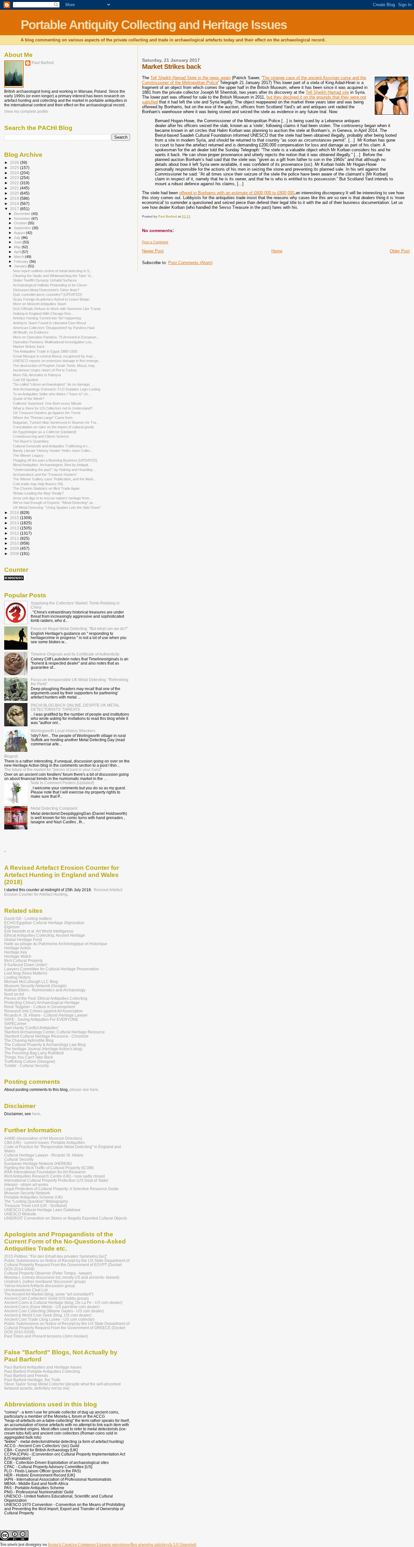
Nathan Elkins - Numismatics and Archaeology (44, 990)
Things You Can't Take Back (28, 1057)
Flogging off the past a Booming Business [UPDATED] (55, 460)
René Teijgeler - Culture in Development (39, 1007)
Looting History (17, 977)
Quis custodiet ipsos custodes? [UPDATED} (47, 294)
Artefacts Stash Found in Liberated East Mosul (49, 323)
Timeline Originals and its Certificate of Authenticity (75, 654)
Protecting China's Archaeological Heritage (42, 1002)
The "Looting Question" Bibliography (36, 1201)
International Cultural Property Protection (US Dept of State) (56, 1180)
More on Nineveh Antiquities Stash (39, 304)
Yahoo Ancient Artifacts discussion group (39, 1286)
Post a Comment (155, 242)
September (23, 228)
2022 (15, 183)
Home (276, 251)
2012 (15, 533)
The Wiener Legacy (28, 455)
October (21, 223)
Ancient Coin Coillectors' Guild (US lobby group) (46, 1298)
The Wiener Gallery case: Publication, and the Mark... (54, 479)
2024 (15, 173)
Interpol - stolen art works (26, 1184)
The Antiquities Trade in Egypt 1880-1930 (45, 351)
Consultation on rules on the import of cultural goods (53, 427)
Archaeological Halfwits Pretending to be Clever (50, 285)
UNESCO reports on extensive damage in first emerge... (57, 361)
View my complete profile (26, 111)
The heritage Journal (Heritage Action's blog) (43, 1049)
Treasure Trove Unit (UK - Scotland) (35, 1205)
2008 (15, 553)
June (18, 242)
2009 (15, 548)
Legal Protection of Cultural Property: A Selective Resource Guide (61, 1189)
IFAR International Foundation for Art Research (45, 1172)
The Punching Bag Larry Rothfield (34, 1053)
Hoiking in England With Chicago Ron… (43, 313)
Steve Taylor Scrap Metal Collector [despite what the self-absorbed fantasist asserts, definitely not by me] (62, 1386)
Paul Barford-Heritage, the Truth (32, 1380)
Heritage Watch (17, 956)
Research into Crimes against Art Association (43, 1011)
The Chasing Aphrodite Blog (29, 1040)
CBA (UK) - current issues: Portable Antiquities (44, 1142)
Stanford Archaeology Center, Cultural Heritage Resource (54, 1032)
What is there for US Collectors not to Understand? (53, 408)
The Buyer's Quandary (31, 441)
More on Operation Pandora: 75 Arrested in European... (56, 337)
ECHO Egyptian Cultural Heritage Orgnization (44, 923)
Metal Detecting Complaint (54, 808)
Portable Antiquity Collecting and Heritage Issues (154, 25)
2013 (15, 528)
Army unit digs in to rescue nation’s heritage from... (52, 498)
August (20, 233)
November (22, 218)
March (19, 257)
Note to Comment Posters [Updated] (62, 783)
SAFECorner (15, 1023)
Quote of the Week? (28, 398)
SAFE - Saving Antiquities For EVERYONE (41, 1019)
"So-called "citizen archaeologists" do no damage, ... (53, 384)
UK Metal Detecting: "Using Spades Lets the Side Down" (57, 507)
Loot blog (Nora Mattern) (25, 973)
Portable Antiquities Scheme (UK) (33, 1197)
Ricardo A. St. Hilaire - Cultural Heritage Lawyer (46, 1015)
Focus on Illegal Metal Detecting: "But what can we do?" (79, 628)
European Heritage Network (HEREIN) (38, 1163)
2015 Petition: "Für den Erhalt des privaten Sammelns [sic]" (55, 1256)
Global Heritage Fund (23, 939)
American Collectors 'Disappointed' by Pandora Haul (53, 328)
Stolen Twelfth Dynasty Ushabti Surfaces (45, 280)
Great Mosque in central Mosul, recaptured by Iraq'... (54, 356)
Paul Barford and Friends (26, 1375)
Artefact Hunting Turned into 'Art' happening (47, 318)
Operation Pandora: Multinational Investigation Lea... (53, 342)
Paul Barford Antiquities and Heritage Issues (43, 1367)
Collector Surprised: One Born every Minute (47, 403)
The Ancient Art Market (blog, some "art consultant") (48, 1294)
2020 (15, 193)
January (21, 266)
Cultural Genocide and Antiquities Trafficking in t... (51, 446)
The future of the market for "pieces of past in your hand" (53, 769)
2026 (15, 162)
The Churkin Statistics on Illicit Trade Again (46, 488)
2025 (15, 167)
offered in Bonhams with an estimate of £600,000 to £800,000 (236, 192)
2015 (15, 518)
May (18, 247)
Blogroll (11, 756)
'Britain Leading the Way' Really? (38, 493)
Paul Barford (43, 62)
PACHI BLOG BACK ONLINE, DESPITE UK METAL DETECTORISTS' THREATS (75, 707)
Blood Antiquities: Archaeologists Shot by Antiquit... (52, 465)
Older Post (400, 251)
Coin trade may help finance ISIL (38, 484)
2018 (15, 203)
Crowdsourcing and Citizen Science (41, 436)
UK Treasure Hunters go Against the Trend (46, 413)
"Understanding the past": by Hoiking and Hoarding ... (54, 470)
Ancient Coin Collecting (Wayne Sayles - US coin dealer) (54, 1311)
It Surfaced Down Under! (25, 965)
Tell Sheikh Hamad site (327, 92)
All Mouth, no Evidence (31, 332)
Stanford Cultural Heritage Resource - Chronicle (46, 1036)
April (18, 252)
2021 (15, 188)
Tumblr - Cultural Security (26, 1065)
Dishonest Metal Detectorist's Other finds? (46, 290)
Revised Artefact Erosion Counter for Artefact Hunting (63, 892)
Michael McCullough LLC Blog (31, 981)
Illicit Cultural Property (23, 960)
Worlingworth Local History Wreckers (63, 731)
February (21, 261)
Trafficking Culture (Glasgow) (29, 1061)
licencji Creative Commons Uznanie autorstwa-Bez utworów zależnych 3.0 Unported (122, 1544)
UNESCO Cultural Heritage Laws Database (42, 1210)
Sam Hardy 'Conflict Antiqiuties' (31, 1028)
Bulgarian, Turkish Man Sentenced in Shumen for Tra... (56, 422)
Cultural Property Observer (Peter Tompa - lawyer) (48, 1273)
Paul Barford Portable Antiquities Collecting (42, 1371)
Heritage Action (17, 948)
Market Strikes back (29, 346)
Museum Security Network (27, 1193)
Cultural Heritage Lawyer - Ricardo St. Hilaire (43, 1155)
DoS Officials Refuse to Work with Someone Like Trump (57, 309)
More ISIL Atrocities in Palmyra (37, 375)
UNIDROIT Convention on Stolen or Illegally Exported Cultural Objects (65, 1218)
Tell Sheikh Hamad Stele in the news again (190, 77)
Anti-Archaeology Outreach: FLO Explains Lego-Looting (56, 389)
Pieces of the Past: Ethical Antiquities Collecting (45, 998)
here (36, 1114)
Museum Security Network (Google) (35, 986)
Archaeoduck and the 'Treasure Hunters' (45, 474)
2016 (15, 512)
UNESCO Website (20, 1214)
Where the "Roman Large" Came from (42, 418)
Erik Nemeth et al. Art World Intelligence (38, 931)
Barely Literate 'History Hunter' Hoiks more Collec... (53, 451)
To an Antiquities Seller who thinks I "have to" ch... (52, 394)
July (17, 238)
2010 (15, 543)
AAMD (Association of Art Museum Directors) (43, 1138)
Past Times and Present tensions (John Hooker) (46, 1336)
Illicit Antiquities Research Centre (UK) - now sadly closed (54, 1176)
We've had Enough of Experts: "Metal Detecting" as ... (55, 503)
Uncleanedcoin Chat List (26, 1290)
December (22, 214)
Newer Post (153, 251)
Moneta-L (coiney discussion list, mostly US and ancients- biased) (61, 1277)
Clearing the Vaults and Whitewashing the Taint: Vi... (53, 276)
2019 (15, 198)
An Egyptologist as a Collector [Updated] (44, 432)
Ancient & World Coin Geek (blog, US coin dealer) (48, 1315)
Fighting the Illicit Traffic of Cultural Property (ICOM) (49, 1168)
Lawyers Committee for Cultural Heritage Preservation (51, 969)
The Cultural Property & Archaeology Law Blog (45, 1044)
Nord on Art (14, 994)
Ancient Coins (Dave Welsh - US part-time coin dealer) (52, 1307)
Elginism (11, 927)
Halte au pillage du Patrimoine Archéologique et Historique (55, 944)
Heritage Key (15, 952)
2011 (15, 538)
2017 (15, 209)
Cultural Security (18, 1159)
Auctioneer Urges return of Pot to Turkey (45, 370)
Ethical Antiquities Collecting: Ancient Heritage (44, 935)
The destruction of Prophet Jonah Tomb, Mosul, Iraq (53, 366)
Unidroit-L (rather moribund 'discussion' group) (45, 1281)
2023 (15, 178)
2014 (15, 523)
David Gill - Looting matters (28, 918)
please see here (84, 1089)
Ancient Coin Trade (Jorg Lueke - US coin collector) (49, 1319)
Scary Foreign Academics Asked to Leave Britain (51, 299)
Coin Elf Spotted (25, 380)
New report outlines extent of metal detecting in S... (52, 271)
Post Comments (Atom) (190, 262)
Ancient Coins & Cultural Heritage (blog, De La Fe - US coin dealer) (63, 1302)
